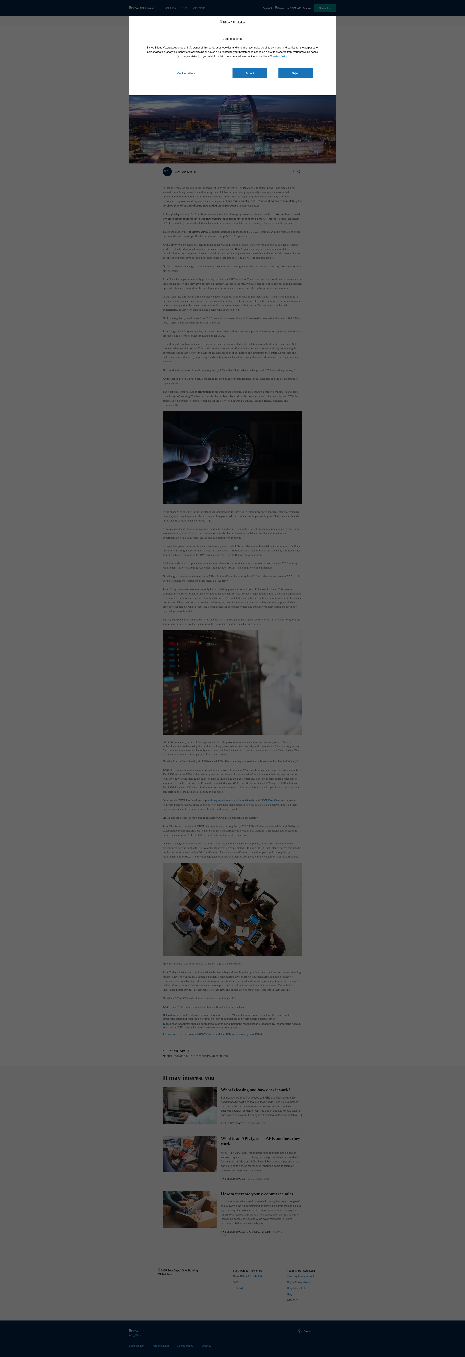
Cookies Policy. (279, 56)
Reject (296, 73)
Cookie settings (186, 73)
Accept (250, 73)
